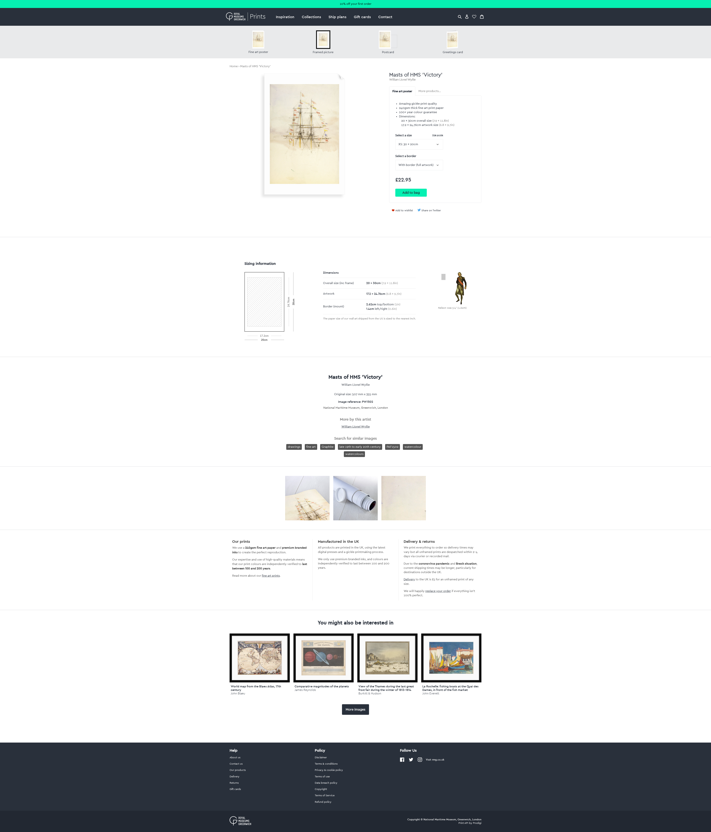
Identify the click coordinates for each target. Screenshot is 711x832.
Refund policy (323, 802)
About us (235, 757)
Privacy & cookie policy (329, 770)
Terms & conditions (326, 764)
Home (234, 66)
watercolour (412, 446)
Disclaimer (321, 757)
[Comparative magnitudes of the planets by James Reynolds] (323, 658)
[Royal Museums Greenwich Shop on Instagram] (420, 761)
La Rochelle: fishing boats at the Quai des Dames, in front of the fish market (450, 688)
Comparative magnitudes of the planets (322, 686)
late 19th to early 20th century (360, 446)
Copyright (321, 789)
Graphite (327, 446)
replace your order (438, 591)
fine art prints (271, 575)
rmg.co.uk (438, 759)
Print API (463, 823)
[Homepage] (247, 17)
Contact (385, 16)
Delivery (409, 579)
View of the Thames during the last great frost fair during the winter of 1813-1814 (386, 688)
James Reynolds (305, 690)
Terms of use (322, 776)
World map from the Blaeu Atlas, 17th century (256, 688)
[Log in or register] (467, 16)
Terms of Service (325, 795)
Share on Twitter (431, 210)
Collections (311, 16)
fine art (311, 446)
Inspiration (285, 16)
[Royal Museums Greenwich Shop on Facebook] (402, 761)
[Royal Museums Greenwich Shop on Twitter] (411, 761)
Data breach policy (326, 783)
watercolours (354, 454)
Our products (238, 770)
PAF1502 (392, 446)
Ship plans (337, 16)
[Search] (459, 16)
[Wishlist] (474, 16)
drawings (294, 446)
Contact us (236, 764)
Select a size (419, 135)
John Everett (430, 693)
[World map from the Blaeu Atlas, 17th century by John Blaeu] (260, 658)
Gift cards (362, 16)
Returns (234, 783)
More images (355, 709)
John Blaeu (238, 693)
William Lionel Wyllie (402, 79)
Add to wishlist (404, 210)
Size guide (437, 135)
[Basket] (481, 16)
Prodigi (477, 823)
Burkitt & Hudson (369, 693)
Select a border (405, 156)
